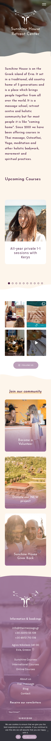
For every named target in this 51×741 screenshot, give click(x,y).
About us (25, 679)
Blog (25, 688)
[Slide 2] (13, 283)
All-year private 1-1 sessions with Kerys (25, 252)
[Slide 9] (38, 283)
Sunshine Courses (25, 659)
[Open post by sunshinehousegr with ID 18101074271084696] (36, 314)
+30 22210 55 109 (25, 632)
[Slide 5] (24, 283)
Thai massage (25, 683)
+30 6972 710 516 (25, 637)
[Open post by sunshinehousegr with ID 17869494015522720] (36, 343)
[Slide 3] (16, 283)
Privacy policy (29, 737)
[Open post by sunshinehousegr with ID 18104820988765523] (14, 343)
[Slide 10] (42, 283)
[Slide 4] (20, 283)
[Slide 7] (31, 283)
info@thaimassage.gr (25, 628)
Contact (25, 693)
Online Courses (25, 669)
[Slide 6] (27, 283)
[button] (44, 5)
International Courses (25, 664)
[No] (47, 731)
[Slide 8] (35, 283)
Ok (18, 737)
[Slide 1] (9, 283)
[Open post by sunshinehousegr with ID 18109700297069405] (14, 314)
